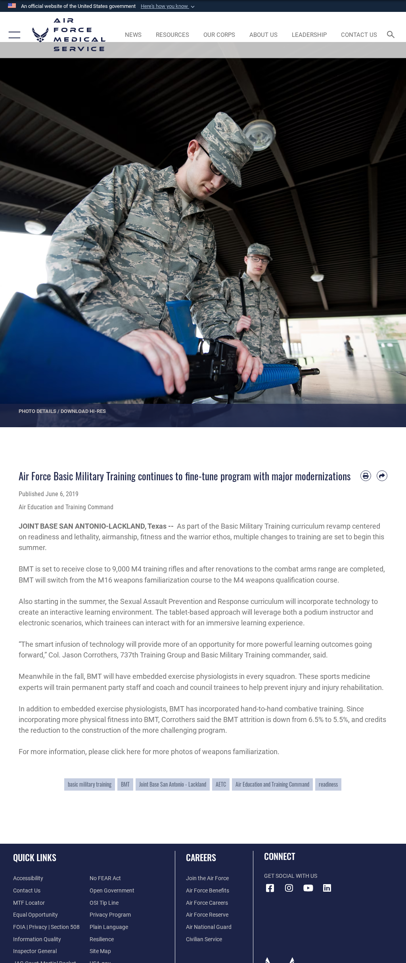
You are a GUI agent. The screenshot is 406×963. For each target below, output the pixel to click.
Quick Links (34, 857)
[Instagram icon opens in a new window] (289, 888)
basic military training (89, 784)
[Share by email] (382, 475)
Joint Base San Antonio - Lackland (172, 784)
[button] (168, 6)
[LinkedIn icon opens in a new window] (327, 888)
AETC (221, 784)
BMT (125, 784)
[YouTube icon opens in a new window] (308, 888)
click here (126, 751)
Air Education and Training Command (272, 784)
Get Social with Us (290, 876)
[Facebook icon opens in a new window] (270, 888)
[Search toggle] (392, 35)
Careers (201, 857)
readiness (328, 784)
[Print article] (365, 475)
